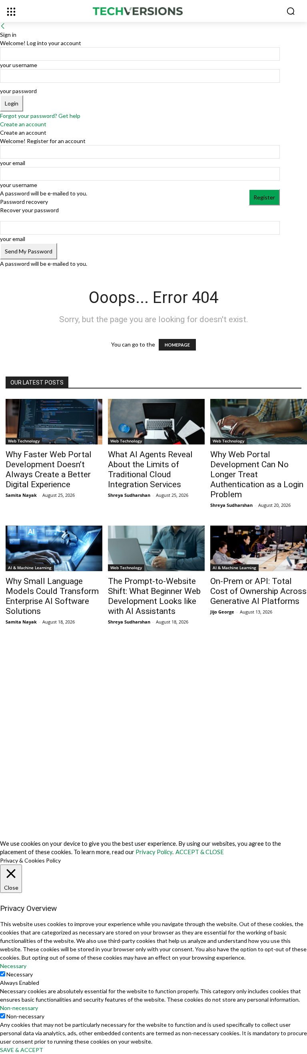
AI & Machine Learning (30, 567)
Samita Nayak (21, 495)
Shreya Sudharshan (129, 495)
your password (18, 91)
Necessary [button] (13, 965)
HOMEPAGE (177, 344)
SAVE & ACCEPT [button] (21, 1049)
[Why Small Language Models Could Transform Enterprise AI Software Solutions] (54, 548)
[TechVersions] (153, 11)
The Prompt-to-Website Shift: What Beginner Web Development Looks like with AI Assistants (154, 596)
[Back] (3, 26)
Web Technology (24, 441)
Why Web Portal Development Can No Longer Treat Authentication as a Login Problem (256, 474)
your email (12, 162)
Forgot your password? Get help (40, 115)
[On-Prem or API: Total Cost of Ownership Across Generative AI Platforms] (258, 548)
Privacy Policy (154, 852)
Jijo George (222, 612)
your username (18, 65)
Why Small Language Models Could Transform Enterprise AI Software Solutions (52, 596)
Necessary (19, 974)
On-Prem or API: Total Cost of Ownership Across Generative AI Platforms (258, 591)
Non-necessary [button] (19, 1007)
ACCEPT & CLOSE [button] (199, 852)
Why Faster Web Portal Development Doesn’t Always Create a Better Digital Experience (49, 469)
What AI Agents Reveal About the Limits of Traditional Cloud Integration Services (150, 469)
